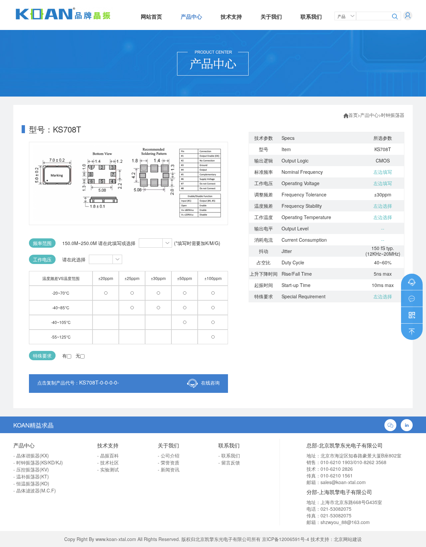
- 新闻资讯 (168, 469)
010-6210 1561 (336, 475)
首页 (353, 115)
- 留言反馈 (229, 462)
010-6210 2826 (336, 468)
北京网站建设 (348, 539)
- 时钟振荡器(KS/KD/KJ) (38, 462)
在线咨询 (210, 382)
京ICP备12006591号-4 (285, 539)
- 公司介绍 (168, 455)
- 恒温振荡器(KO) (31, 483)
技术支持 (231, 16)
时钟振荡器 (392, 115)
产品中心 (191, 16)
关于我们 (271, 16)
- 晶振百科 (108, 455)
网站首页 (151, 16)
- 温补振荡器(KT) (31, 476)
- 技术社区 (108, 462)
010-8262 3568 (370, 462)
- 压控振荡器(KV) (31, 469)
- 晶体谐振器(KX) (31, 455)
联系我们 (311, 16)
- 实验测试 (108, 469)
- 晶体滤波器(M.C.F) (34, 490)
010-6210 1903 (336, 462)
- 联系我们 (229, 455)
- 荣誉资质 (168, 462)
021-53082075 (335, 508)
